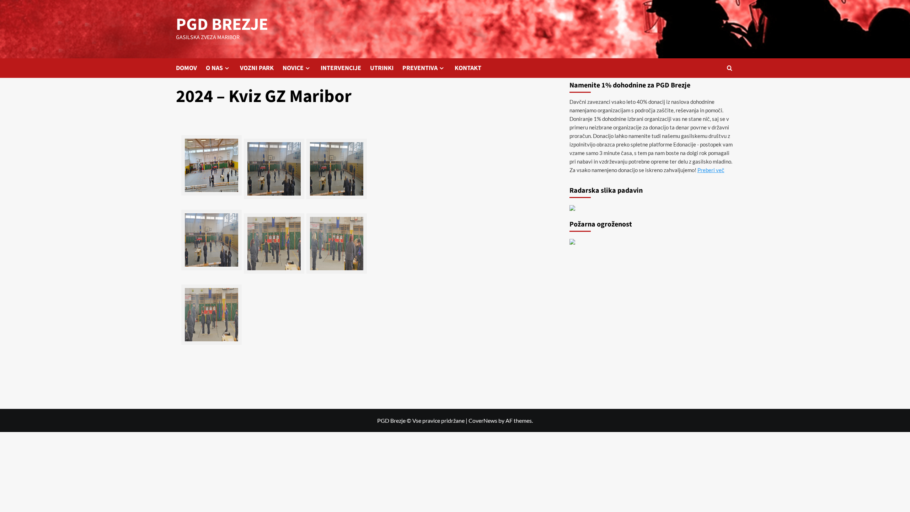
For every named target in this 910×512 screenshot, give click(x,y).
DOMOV (186, 68)
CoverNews (483, 420)
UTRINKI (382, 68)
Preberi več (710, 170)
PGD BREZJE (222, 24)
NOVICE (293, 68)
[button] (729, 68)
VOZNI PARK (257, 68)
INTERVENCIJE (341, 68)
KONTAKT (468, 68)
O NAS (214, 68)
